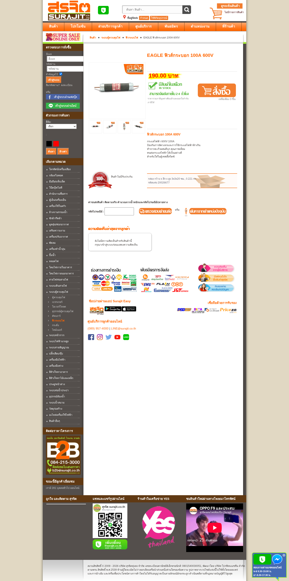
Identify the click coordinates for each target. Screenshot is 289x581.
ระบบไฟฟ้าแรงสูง (59, 341)
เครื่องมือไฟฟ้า (57, 359)
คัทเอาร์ (55, 315)
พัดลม (52, 242)
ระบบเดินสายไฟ (58, 285)
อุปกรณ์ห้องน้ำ (57, 396)
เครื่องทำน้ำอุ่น (57, 248)
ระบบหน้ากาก (56, 335)
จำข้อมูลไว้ (52, 74)
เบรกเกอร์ (56, 302)
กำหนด (144, 17)
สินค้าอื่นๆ (54, 421)
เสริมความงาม (57, 230)
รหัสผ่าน (50, 64)
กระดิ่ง (54, 325)
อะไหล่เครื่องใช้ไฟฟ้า (60, 414)
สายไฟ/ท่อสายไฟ (58, 279)
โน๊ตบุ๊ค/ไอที (55, 187)
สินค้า (93, 37)
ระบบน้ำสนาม (57, 402)
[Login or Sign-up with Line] (63, 107)
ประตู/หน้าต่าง (57, 384)
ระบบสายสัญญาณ (59, 347)
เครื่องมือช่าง (56, 365)
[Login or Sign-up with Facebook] (63, 98)
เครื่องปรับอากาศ (58, 236)
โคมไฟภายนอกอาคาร (61, 273)
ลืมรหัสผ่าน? (53, 85)
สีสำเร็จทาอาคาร (58, 371)
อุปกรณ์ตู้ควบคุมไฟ (61, 311)
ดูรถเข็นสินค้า (230, 6)
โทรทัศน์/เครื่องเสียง (60, 169)
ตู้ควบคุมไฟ (57, 297)
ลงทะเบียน (66, 85)
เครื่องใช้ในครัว (57, 206)
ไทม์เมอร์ (56, 329)
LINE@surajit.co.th (123, 328)
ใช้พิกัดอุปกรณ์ (159, 17)
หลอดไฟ (54, 261)
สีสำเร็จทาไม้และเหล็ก (61, 378)
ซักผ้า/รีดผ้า (55, 218)
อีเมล (49, 54)
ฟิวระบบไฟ (132, 37)
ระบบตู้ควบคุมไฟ (110, 37)
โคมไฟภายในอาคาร (60, 267)
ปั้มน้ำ (52, 255)
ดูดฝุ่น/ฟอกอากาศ (59, 224)
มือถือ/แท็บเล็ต (57, 181)
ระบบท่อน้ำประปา (59, 390)
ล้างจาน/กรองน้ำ (58, 212)
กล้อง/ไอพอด (56, 175)
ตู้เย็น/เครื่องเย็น (57, 199)
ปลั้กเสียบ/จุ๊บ (56, 353)
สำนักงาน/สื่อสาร (58, 193)
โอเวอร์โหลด (58, 306)
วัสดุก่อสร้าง (55, 408)
